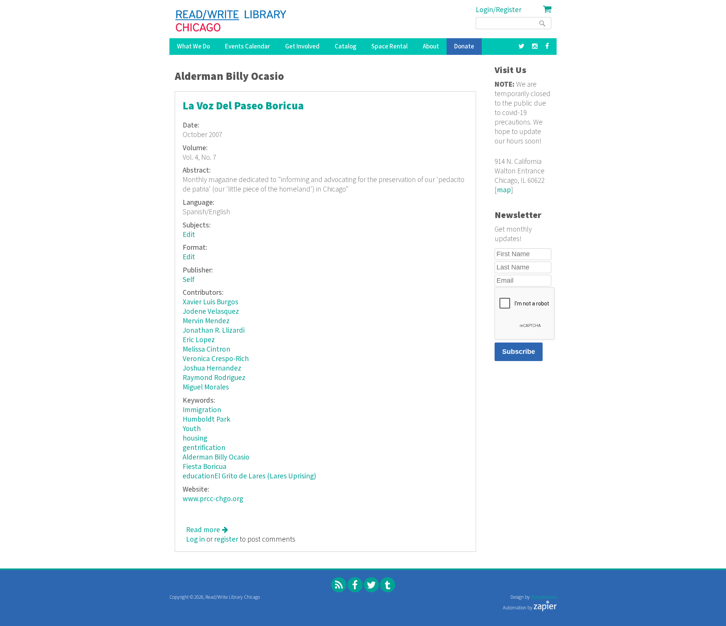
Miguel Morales (206, 387)
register (226, 539)
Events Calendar (247, 46)
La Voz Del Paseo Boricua (243, 106)
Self (188, 280)
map (504, 190)
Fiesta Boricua (204, 467)
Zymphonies (544, 597)
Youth (192, 429)
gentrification (204, 448)
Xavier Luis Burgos (210, 302)
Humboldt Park (206, 419)
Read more (207, 530)
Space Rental (389, 46)
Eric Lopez (199, 340)
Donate (464, 46)
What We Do (193, 46)
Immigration (202, 410)
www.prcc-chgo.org (213, 499)
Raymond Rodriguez (214, 378)
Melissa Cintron (206, 349)
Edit (189, 235)
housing (195, 438)
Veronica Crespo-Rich (216, 359)
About (431, 46)
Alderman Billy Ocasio (216, 457)
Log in (195, 539)
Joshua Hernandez (212, 368)
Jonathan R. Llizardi (214, 330)
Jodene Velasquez (211, 311)
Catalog (345, 46)
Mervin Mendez (206, 321)
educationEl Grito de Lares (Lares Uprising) (249, 476)
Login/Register (498, 10)
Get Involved (302, 46)
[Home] (231, 21)
